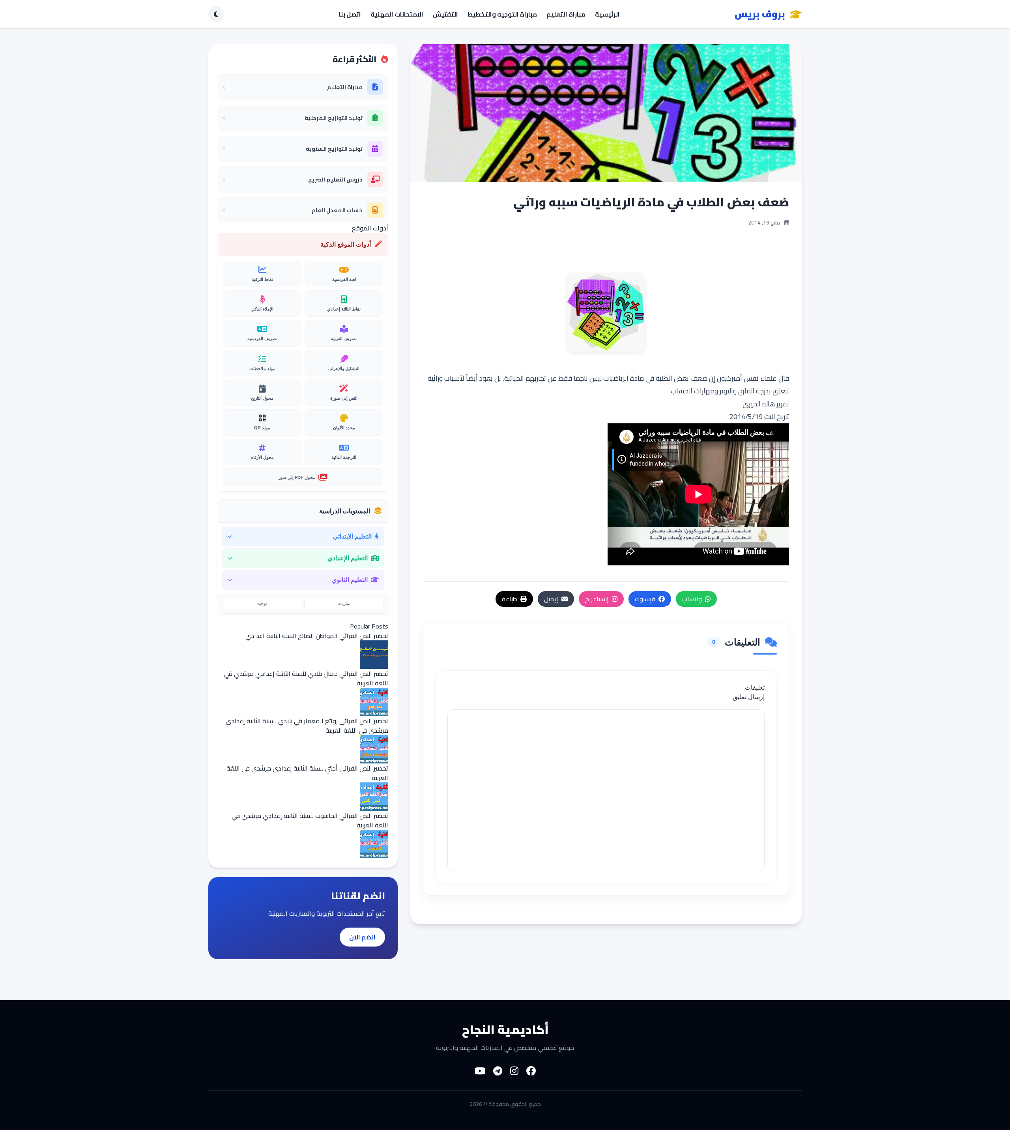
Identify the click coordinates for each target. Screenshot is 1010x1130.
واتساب (692, 599)
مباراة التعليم (565, 14)
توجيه (262, 603)
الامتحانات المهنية (396, 14)
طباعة (509, 599)
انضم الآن (362, 937)
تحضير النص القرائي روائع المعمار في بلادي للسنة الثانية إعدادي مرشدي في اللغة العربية (307, 725)
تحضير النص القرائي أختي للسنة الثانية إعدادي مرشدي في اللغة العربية (307, 773)
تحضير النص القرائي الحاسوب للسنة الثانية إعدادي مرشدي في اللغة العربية (310, 820)
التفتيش (445, 14)
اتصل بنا (350, 14)
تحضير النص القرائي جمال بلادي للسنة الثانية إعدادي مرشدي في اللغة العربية (306, 678)
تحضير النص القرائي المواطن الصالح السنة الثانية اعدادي (316, 636)
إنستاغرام (597, 599)
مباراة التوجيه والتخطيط (502, 14)
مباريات (343, 603)
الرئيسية (607, 14)
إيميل (551, 599)
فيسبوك (645, 599)
